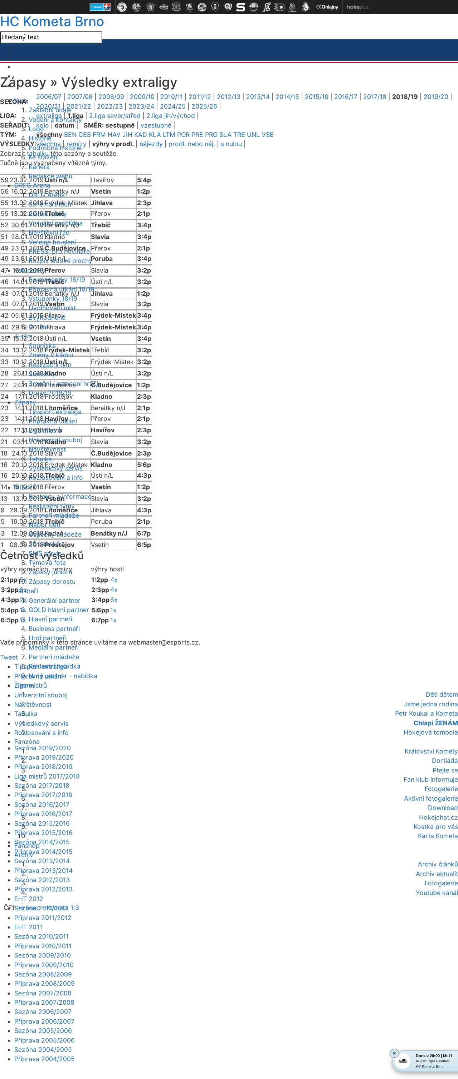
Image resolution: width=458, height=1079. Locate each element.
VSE (268, 134)
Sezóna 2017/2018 (41, 785)
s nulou (231, 144)
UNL (253, 134)
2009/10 (142, 96)
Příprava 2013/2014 (43, 870)
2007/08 (80, 96)
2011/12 (200, 96)
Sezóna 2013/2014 (42, 861)
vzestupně (156, 125)
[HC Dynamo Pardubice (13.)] (279, 7)
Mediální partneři (54, 647)
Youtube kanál (437, 892)
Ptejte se (445, 770)
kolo (42, 125)
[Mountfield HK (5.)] (176, 7)
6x (114, 599)
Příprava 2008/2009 (44, 983)
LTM (169, 134)
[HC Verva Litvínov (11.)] (253, 7)
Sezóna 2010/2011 (41, 936)
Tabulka (40, 459)
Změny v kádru (51, 355)
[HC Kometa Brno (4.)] (163, 7)
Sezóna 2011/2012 (41, 908)
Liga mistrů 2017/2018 (47, 776)
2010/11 (171, 96)
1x (23, 610)
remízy (77, 144)
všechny (48, 144)
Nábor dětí (44, 524)
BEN (70, 134)
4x (114, 579)
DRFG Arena (32, 185)
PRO (211, 134)
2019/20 (436, 96)
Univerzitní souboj (41, 695)
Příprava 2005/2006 (44, 1040)
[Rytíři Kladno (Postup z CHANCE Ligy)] (292, 7)
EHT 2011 (28, 927)
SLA (225, 134)
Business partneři (54, 628)
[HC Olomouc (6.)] (189, 7)
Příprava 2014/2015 (43, 851)
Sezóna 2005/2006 (43, 1030)
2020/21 (48, 106)
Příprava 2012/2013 (43, 889)
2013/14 (258, 96)
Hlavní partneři (50, 619)
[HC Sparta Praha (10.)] (240, 7)
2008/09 (111, 96)
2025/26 (204, 106)
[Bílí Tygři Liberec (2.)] (136, 7)
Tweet (9, 657)
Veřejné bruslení (52, 242)
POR (183, 134)
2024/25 (173, 106)
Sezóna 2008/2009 (43, 974)
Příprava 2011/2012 (43, 917)
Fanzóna (27, 741)
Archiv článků (438, 864)
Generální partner (55, 600)
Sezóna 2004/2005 (43, 1049)
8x (23, 589)
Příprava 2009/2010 (44, 965)
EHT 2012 (28, 899)
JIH (127, 134)
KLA (155, 134)
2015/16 (316, 96)
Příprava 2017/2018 (43, 795)
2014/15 (287, 96)
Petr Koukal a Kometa (426, 713)
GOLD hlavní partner (59, 609)
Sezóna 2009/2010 (42, 955)
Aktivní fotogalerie (431, 798)
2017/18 (374, 96)
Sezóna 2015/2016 (42, 823)
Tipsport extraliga (40, 666)
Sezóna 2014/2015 (42, 842)
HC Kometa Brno (52, 21)
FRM (99, 134)
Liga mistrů (30, 685)
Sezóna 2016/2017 (41, 804)
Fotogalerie (441, 788)
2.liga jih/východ (170, 115)
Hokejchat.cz (438, 817)
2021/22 (79, 106)
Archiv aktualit (437, 873)
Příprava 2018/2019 (43, 766)
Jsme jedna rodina (431, 704)
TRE (239, 134)
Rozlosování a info (41, 732)
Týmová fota (47, 562)
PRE (197, 134)
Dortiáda (445, 760)
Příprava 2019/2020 (44, 757)
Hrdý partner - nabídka (63, 676)
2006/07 (49, 96)
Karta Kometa (438, 836)
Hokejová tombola (431, 732)
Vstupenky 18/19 (53, 298)
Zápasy (25, 402)
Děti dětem (442, 694)
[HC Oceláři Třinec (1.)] (122, 7)
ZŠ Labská (44, 543)
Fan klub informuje (431, 779)
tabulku (38, 153)
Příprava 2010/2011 (43, 946)
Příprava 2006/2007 (44, 1021)
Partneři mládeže (54, 515)
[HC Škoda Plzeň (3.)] (150, 7)
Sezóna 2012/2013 (42, 880)
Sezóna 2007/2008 (43, 993)
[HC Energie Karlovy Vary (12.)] (266, 7)
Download (443, 807)
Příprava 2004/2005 (44, 1059)
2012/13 (228, 96)
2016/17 (345, 96)
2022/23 (110, 106)
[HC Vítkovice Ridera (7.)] (202, 7)
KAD (140, 134)
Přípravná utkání (38, 676)
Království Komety (431, 751)
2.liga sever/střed (115, 115)
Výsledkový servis (41, 723)
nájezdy (151, 144)
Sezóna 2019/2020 (42, 748)
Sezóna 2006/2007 (43, 1011)
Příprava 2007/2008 (44, 1002)
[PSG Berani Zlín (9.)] (227, 7)
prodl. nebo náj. (192, 144)
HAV (114, 134)
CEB (84, 134)
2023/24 (141, 106)
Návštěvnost (33, 704)
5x (23, 579)
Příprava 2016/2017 (43, 813)
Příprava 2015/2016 (43, 832)
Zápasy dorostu (52, 581)
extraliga (49, 115)
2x (23, 599)
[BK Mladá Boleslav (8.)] (215, 7)
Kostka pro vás (436, 826)
